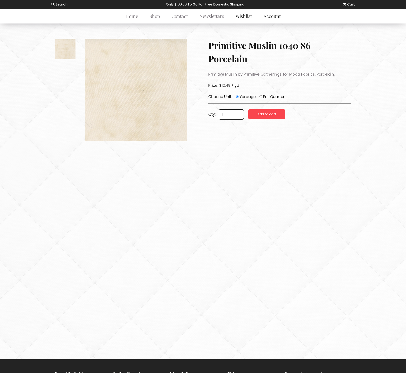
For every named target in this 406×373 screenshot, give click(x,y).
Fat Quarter (274, 96)
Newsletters (211, 16)
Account (272, 16)
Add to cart (266, 114)
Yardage (248, 96)
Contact (179, 16)
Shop (155, 16)
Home (131, 16)
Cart (351, 4)
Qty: (212, 114)
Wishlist (244, 16)
